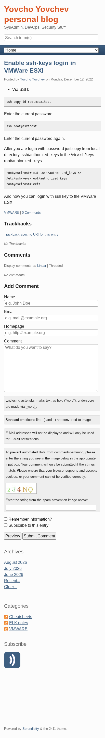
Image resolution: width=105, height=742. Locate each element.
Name (9, 297)
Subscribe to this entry (28, 525)
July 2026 (13, 568)
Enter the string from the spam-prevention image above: (47, 500)
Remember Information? (30, 519)
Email (9, 311)
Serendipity (30, 729)
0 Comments (31, 213)
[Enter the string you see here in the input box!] (21, 488)
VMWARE (11, 213)
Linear (41, 266)
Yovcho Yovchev (32, 79)
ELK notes (18, 623)
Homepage (14, 326)
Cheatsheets (20, 617)
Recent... (12, 581)
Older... (10, 587)
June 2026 (13, 574)
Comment (13, 341)
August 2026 (15, 562)
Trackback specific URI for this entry (31, 234)
